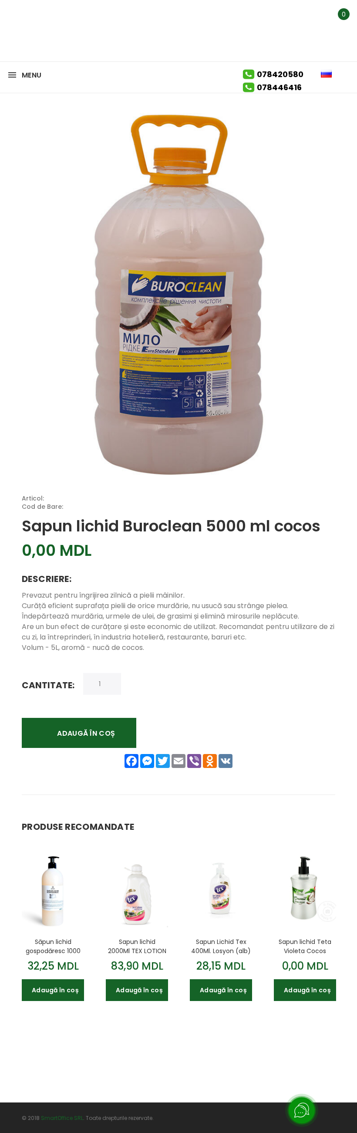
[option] (53, 921)
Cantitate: (48, 685)
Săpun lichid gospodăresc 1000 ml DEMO (53, 946)
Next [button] (332, 826)
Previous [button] (317, 826)
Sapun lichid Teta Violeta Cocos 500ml (305, 946)
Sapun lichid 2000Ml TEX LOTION (137, 946)
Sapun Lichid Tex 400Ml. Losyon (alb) (221, 946)
